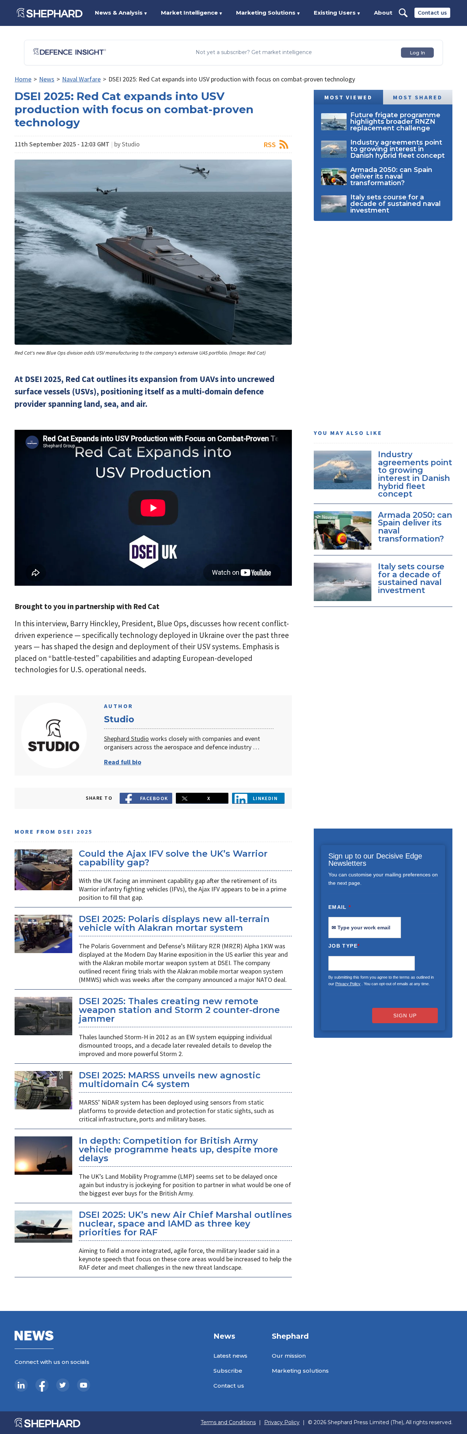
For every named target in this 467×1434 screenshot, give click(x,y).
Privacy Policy (347, 984)
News (46, 79)
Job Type (344, 946)
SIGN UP (405, 1015)
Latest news (230, 1355)
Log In (417, 53)
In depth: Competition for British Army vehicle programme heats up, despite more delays (178, 1149)
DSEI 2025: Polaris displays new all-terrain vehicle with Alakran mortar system (174, 923)
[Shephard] (49, 13)
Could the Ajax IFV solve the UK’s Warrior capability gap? (173, 858)
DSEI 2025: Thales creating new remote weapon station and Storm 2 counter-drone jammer (179, 1010)
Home (23, 79)
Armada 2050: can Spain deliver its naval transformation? (415, 526)
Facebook (154, 798)
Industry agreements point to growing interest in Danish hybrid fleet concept (415, 474)
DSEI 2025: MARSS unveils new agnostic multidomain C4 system (169, 1079)
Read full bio (122, 762)
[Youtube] (83, 1385)
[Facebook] (42, 1385)
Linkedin (265, 798)
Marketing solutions (300, 1370)
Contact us (432, 12)
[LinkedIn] (21, 1385)
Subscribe (227, 1370)
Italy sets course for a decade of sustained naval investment (411, 578)
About (383, 12)
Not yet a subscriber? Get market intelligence (254, 52)
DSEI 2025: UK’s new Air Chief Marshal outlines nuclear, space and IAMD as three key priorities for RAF (185, 1223)
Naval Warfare (81, 79)
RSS (269, 144)
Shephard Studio (126, 738)
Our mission (289, 1355)
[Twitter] (62, 1385)
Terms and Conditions (228, 1422)
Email (339, 907)
